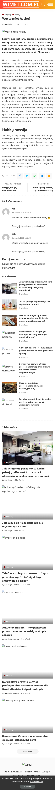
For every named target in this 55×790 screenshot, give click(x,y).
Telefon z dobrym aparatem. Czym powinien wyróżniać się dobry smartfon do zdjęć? (33, 318)
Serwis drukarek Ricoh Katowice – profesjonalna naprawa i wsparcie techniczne (36, 402)
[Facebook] (20, 176)
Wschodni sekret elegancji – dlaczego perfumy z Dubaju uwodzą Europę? (33, 334)
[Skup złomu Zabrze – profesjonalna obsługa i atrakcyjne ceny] (9, 387)
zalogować (20, 264)
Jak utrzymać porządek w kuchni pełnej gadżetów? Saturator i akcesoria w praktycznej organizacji (26, 472)
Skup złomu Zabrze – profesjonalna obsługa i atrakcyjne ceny (31, 386)
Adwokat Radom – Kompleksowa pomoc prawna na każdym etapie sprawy (36, 351)
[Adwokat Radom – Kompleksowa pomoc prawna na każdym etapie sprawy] (9, 352)
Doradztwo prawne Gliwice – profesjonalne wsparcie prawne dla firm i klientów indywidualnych (25, 685)
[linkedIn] (42, 176)
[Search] (42, 4)
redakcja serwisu (12, 585)
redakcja (8, 24)
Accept (27, 786)
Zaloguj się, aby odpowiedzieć (28, 226)
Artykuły (7, 14)
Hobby (17, 14)
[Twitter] (27, 176)
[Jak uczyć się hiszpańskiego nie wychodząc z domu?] (9, 304)
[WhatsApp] (34, 176)
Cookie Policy (36, 781)
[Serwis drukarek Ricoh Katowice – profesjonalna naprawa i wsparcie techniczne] (9, 404)
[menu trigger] (49, 4)
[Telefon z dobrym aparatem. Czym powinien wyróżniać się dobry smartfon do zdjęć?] (9, 320)
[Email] (49, 176)
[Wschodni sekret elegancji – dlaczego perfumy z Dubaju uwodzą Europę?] (9, 336)
